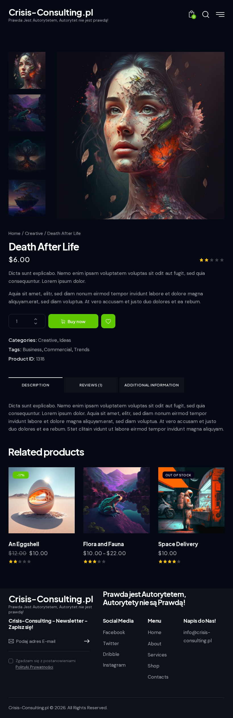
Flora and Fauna (103, 543)
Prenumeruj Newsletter (85, 641)
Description (35, 385)
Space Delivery (178, 543)
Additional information (151, 385)
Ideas (65, 340)
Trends (82, 349)
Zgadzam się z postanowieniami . (46, 663)
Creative (34, 233)
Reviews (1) (91, 385)
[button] (108, 321)
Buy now (77, 321)
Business (32, 349)
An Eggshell (24, 543)
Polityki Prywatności (34, 667)
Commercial (58, 349)
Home (14, 233)
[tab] (35, 384)
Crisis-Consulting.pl (29, 708)
